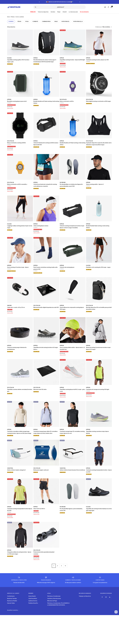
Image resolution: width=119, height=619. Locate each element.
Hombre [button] (53, 11)
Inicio (8, 16)
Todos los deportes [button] (43, 11)
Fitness (12, 16)
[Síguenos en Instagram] (106, 597)
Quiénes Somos (32, 600)
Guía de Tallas (11, 603)
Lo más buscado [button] (73, 11)
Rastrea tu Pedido (12, 600)
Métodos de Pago (52, 600)
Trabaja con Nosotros (85, 596)
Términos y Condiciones (53, 596)
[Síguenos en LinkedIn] (110, 597)
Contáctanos (11, 596)
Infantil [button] (65, 11)
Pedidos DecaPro (33, 603)
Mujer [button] (58, 11)
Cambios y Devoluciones (54, 598)
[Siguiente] (65, 566)
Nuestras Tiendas (12, 598)
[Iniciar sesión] (108, 6)
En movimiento (84, 11)
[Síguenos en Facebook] (102, 597)
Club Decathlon (32, 598)
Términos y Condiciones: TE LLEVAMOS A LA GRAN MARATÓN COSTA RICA (58, 604)
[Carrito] (111, 7)
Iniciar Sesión (32, 596)
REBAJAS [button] (33, 11)
